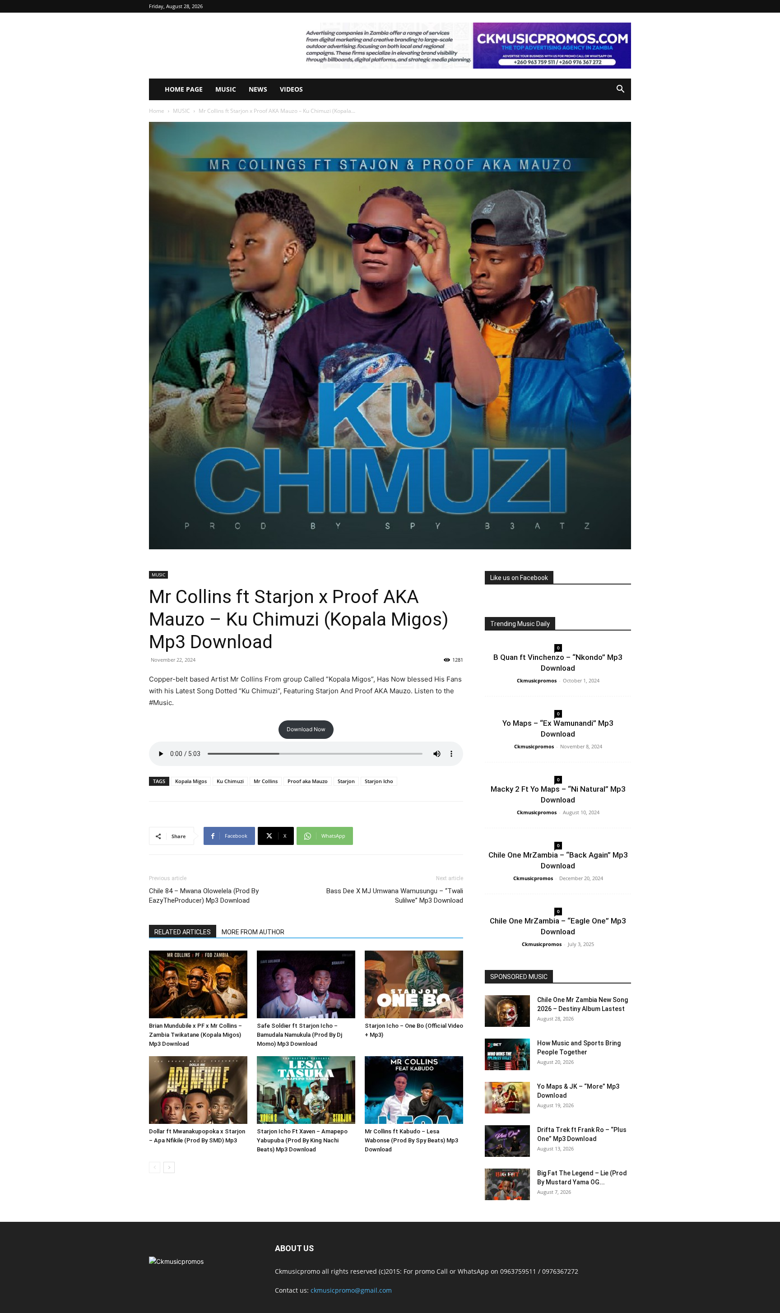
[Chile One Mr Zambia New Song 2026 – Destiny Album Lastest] (507, 1011)
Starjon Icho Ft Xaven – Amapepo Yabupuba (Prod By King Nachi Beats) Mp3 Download (302, 1140)
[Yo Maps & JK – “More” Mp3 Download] (507, 1097)
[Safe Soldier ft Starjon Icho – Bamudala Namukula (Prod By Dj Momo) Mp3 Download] (306, 984)
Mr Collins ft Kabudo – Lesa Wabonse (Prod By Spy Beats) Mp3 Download (411, 1140)
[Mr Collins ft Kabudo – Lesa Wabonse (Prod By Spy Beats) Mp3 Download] (414, 1090)
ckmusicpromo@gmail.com (351, 1290)
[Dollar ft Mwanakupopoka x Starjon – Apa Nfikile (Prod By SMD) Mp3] (198, 1090)
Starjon (346, 781)
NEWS (258, 89)
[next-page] (169, 1167)
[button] (620, 90)
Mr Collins (266, 781)
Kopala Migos (191, 781)
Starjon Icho (379, 781)
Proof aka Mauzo (308, 781)
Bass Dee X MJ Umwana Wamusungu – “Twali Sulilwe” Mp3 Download (394, 896)
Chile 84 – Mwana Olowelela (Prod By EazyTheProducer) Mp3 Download (204, 896)
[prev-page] (154, 1167)
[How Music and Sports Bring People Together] (507, 1054)
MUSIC (225, 89)
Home (156, 111)
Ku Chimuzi (230, 781)
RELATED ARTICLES (182, 932)
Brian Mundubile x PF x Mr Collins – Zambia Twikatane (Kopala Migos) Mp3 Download (195, 1034)
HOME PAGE (184, 89)
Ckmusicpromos (537, 680)
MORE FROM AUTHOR (253, 932)
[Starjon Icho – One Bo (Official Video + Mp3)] (414, 984)
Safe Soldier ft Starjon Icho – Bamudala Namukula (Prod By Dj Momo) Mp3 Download (299, 1034)
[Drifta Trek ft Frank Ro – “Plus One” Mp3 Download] (507, 1141)
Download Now (306, 729)
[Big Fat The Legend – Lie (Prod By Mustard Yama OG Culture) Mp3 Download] (507, 1184)
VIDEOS (291, 89)
